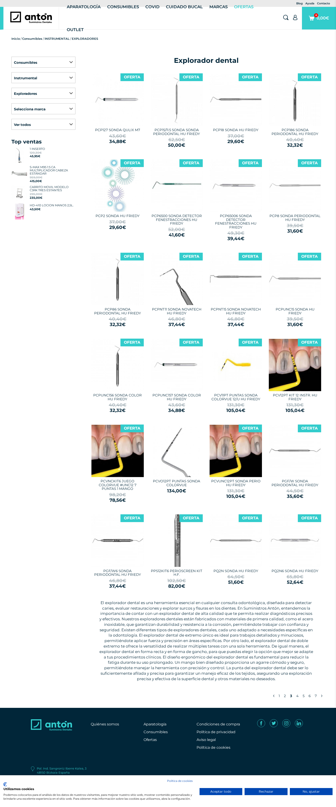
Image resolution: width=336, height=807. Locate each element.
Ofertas (150, 740)
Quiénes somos (105, 724)
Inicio (15, 38)
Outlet (75, 29)
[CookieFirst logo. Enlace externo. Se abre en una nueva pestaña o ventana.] (5, 784)
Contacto (323, 3)
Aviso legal (206, 740)
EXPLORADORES (85, 38)
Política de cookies (213, 747)
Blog (299, 3)
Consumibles (32, 38)
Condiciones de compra (218, 724)
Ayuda (309, 3)
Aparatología (155, 724)
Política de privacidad (216, 732)
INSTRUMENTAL (57, 38)
